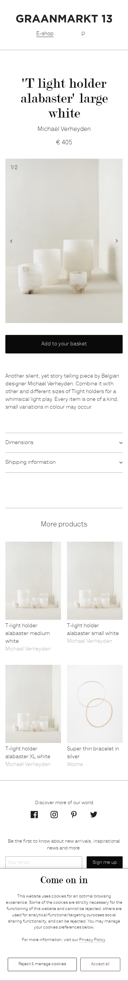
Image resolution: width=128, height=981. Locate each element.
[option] (64, 241)
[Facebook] (34, 814)
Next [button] (117, 241)
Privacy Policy (92, 940)
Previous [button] (11, 241)
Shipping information (30, 462)
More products (64, 525)
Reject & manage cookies (42, 964)
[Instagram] (54, 814)
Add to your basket (64, 344)
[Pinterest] (73, 814)
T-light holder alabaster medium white (27, 633)
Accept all (100, 964)
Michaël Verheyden (64, 129)
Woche (75, 764)
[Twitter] (93, 814)
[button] (83, 34)
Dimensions (19, 443)
